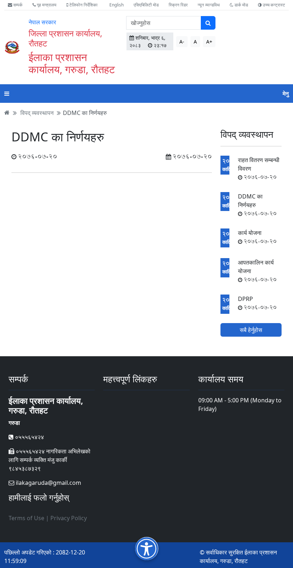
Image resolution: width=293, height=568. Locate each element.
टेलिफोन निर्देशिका (83, 5)
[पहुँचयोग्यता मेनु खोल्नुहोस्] (146, 548)
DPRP (257, 303)
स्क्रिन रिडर (178, 5)
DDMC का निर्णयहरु (85, 112)
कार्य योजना (257, 237)
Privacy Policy (68, 518)
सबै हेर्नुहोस (251, 330)
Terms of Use (26, 518)
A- (181, 41)
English (116, 5)
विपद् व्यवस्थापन (37, 112)
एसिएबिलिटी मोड (146, 5)
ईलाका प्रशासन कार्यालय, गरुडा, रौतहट (72, 63)
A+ (209, 41)
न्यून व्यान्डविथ (209, 5)
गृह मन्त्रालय (46, 5)
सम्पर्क (17, 5)
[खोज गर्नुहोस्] (208, 23)
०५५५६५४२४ (29, 437)
